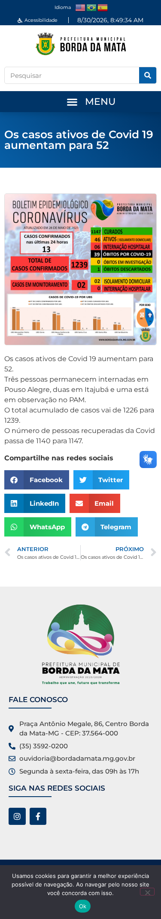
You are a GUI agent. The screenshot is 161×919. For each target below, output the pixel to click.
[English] (80, 7)
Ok (83, 906)
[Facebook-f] (38, 816)
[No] (147, 891)
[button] (72, 101)
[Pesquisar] (147, 75)
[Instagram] (17, 816)
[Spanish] (103, 7)
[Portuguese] (91, 7)
